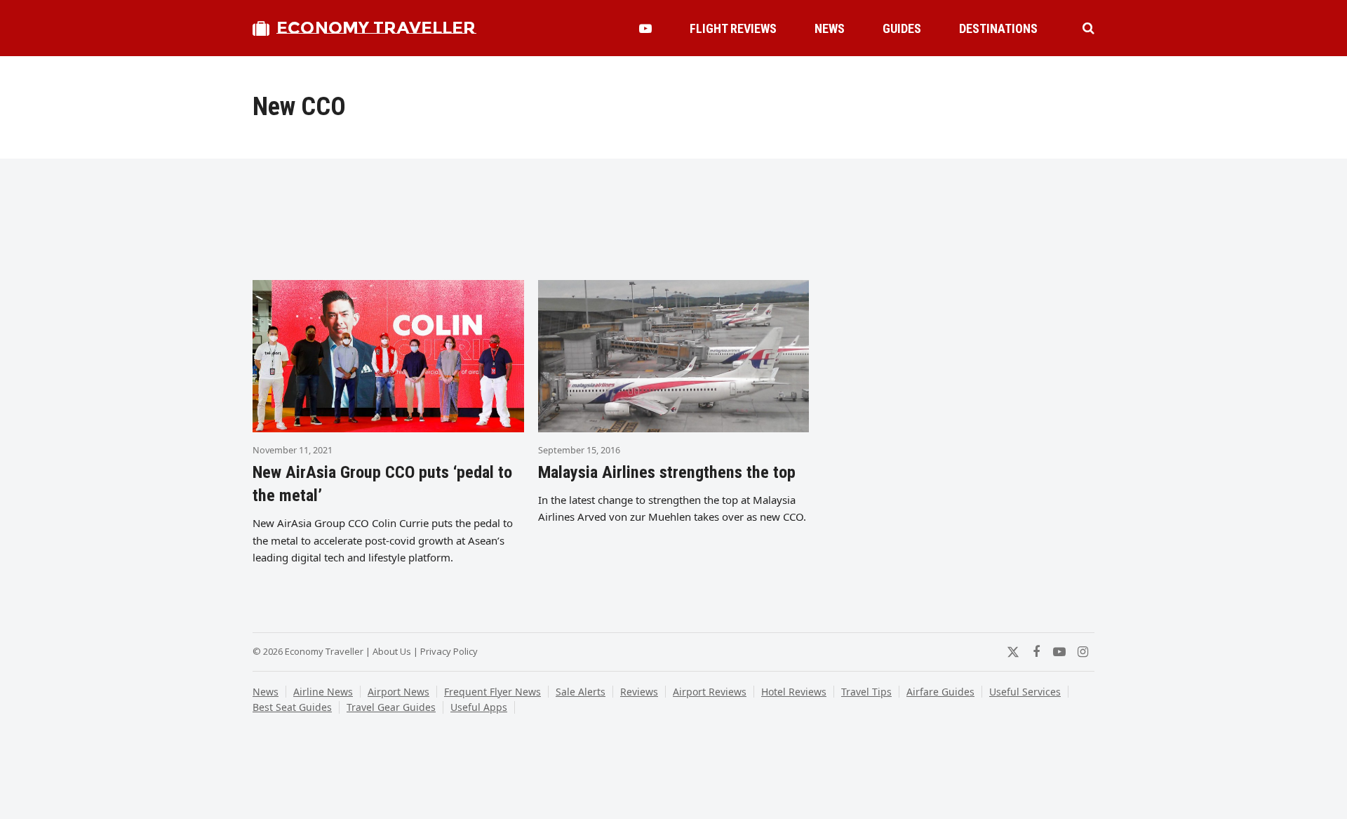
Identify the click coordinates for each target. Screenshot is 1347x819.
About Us (392, 651)
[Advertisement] (673, 223)
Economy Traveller (376, 28)
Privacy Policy (449, 651)
